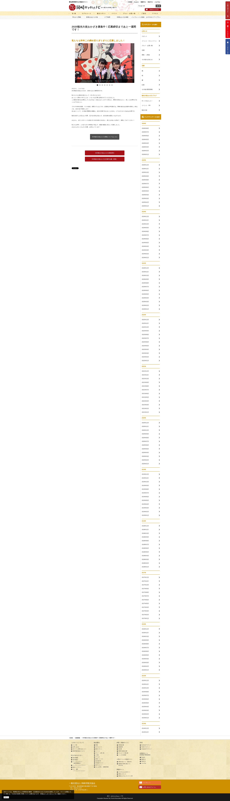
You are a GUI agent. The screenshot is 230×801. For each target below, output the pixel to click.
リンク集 (75, 745)
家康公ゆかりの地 (92, 17)
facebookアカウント (146, 745)
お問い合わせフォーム (149, 787)
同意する (6, 797)
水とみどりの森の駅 (123, 753)
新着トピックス (99, 759)
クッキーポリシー (49, 794)
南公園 (120, 749)
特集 (97, 745)
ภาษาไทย (157, 2)
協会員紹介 (75, 759)
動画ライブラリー (77, 767)
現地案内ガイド (99, 763)
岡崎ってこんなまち (228, 30)
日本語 (130, 2)
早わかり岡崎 (76, 17)
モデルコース (99, 747)
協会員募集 (75, 757)
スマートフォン (115, 796)
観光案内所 (98, 761)
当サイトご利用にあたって (79, 749)
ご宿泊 (97, 755)
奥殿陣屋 (121, 747)
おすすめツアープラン (153, 17)
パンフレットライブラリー (79, 765)
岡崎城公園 (121, 745)
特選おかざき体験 (122, 17)
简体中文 (150, 2)
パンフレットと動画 (137, 17)
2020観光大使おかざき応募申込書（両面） (105, 159)
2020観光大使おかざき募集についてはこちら (104, 137)
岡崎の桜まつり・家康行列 (125, 761)
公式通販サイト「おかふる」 (228, 46)
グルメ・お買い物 (100, 753)
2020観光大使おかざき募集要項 (104, 153)
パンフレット (147, 782)
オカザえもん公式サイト (124, 772)
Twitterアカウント (145, 747)
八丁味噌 (107, 17)
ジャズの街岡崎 (122, 755)
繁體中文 (143, 2)
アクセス (98, 757)
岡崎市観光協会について (79, 751)
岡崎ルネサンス (122, 774)
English (136, 2)
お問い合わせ (76, 747)
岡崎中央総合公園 (123, 751)
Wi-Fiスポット (99, 765)
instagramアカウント (146, 749)
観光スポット (99, 749)
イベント (98, 751)
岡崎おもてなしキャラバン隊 (126, 776)
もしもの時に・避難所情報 (102, 767)
